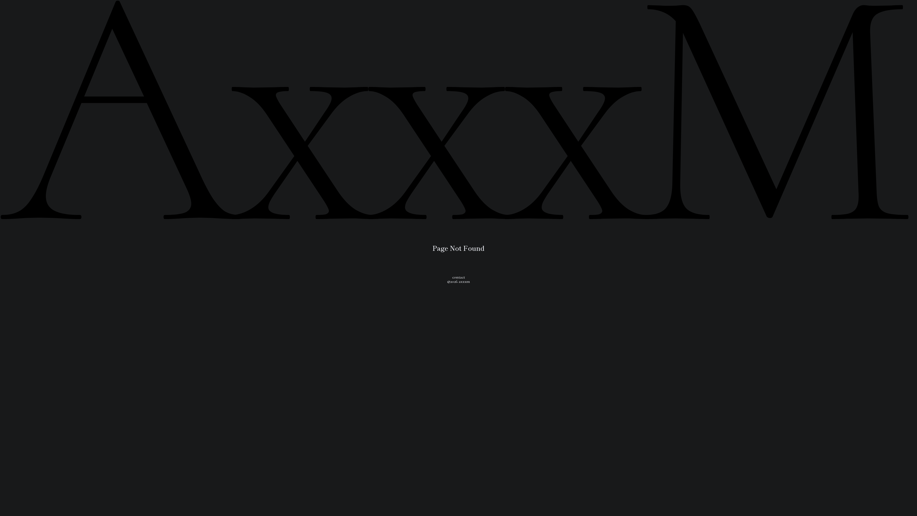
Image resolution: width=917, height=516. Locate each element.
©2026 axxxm (458, 281)
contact (458, 277)
